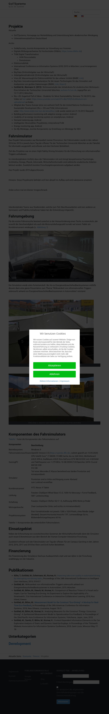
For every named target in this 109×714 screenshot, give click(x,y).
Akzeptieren (54, 365)
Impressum (64, 381)
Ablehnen (54, 374)
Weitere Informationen (49, 381)
